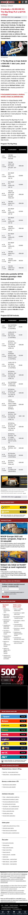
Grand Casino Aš (6, 852)
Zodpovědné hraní (4, 880)
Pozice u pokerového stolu (8, 811)
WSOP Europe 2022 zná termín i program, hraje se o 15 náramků (13, 538)
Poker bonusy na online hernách (10, 830)
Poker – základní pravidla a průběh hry (11, 797)
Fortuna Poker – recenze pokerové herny (11, 774)
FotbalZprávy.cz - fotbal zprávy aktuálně (7, 621)
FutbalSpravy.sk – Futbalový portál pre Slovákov (18, 634)
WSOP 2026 (5, 857)
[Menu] (26, 2)
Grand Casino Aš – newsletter (9, 854)
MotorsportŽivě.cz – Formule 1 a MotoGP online (7, 638)
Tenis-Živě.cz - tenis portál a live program (7, 632)
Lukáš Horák (17, 17)
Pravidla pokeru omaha (8, 813)
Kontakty (6, 905)
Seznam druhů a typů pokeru (9, 815)
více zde (24, 493)
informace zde (4, 892)
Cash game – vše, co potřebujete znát (11, 806)
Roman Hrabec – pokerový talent (10, 859)
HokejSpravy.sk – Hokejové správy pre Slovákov (7, 657)
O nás (2, 905)
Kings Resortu (13, 100)
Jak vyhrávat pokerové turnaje (9, 804)
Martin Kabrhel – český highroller (10, 864)
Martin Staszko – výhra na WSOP (10, 861)
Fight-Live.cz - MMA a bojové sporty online (7, 616)
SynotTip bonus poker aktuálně (9, 784)
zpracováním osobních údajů (16, 592)
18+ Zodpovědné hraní (6, 909)
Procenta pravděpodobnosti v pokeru (11, 801)
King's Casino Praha (7, 850)
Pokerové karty (6, 845)
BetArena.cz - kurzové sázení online (7, 610)
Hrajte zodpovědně (5, 885)
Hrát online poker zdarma (8, 828)
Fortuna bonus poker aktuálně (9, 787)
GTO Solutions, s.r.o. (17, 909)
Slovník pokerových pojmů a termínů (10, 808)
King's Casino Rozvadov (8, 847)
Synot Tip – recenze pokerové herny (10, 772)
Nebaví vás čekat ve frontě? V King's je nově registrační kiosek (13, 567)
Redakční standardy (14, 905)
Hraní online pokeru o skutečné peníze (11, 832)
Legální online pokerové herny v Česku (11, 825)
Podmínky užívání (23, 905)
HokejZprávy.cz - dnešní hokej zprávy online (7, 627)
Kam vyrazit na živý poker (8, 843)
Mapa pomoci (16, 900)
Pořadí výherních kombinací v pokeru (11, 799)
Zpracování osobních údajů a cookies (10, 907)
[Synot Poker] (11, 684)
